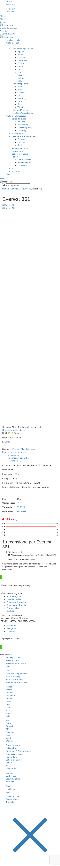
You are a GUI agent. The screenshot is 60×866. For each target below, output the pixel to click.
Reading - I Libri (13, 40)
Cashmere (22, 60)
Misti (19, 75)
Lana (19, 69)
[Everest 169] (30, 316)
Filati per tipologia (20, 84)
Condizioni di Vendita (16, 602)
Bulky (19, 89)
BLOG (9, 174)
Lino (19, 72)
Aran (19, 86)
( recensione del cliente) (13, 430)
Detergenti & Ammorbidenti (24, 136)
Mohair (20, 78)
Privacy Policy (13, 608)
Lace (19, 101)
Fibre (14, 46)
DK (18, 95)
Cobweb (21, 92)
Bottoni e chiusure (20, 154)
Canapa (21, 57)
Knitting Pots (17, 133)
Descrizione (13, 455)
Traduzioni (22, 165)
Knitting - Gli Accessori (16, 116)
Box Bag (21, 122)
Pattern (15, 157)
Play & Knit (17, 171)
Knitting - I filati (12, 43)
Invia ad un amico (18, 452)
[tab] (33, 454)
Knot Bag (21, 130)
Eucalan (21, 139)
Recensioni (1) (14, 461)
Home (5, 189)
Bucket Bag (22, 124)
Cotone (20, 63)
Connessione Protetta (17, 605)
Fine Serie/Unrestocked (22, 113)
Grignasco (18, 189)
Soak (19, 145)
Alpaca (20, 51)
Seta (19, 81)
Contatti (10, 611)
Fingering (21, 98)
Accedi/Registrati (14, 596)
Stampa (6, 452)
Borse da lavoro (19, 119)
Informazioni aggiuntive (18, 458)
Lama (20, 66)
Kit (13, 168)
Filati (10, 189)
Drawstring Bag (24, 127)
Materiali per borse (20, 148)
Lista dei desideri (14, 599)
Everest (26, 189)
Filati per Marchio (20, 110)
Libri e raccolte (24, 160)
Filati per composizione (22, 48)
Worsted (21, 107)
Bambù (20, 54)
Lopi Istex (21, 142)
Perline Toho (17, 151)
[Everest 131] (30, 205)
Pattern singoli (24, 162)
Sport (19, 104)
